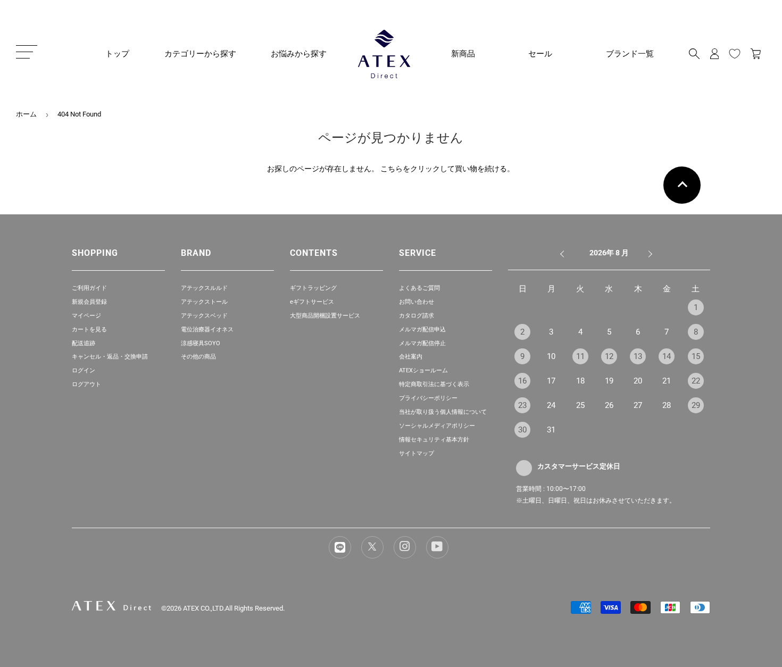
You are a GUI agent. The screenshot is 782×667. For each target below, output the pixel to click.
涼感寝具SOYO (200, 343)
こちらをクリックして (417, 168)
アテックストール (204, 301)
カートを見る (89, 329)
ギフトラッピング (313, 288)
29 (696, 405)
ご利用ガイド (89, 288)
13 (638, 356)
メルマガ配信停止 (422, 343)
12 (609, 356)
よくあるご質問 (419, 288)
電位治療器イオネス (207, 329)
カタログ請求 (416, 315)
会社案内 (410, 356)
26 (609, 405)
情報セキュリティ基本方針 (434, 439)
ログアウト (86, 384)
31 (551, 430)
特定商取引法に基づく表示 (434, 384)
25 (580, 405)
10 (551, 356)
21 (666, 381)
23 (522, 405)
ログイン (83, 370)
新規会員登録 (89, 301)
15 (696, 356)
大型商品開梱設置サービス (325, 315)
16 (522, 381)
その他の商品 (198, 356)
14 (666, 356)
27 (638, 405)
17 (551, 381)
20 (638, 381)
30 (522, 430)
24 (551, 405)
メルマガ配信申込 (422, 329)
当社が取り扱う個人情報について (443, 411)
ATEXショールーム (423, 370)
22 (696, 381)
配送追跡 (83, 343)
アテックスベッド (204, 315)
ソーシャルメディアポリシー (437, 425)
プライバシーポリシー (428, 398)
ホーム (26, 114)
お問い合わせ (416, 301)
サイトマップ (416, 453)
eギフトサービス (312, 301)
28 (666, 405)
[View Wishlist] (734, 53)
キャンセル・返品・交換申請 (110, 356)
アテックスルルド (204, 288)
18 (580, 381)
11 (580, 356)
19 (609, 381)
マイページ (86, 315)
